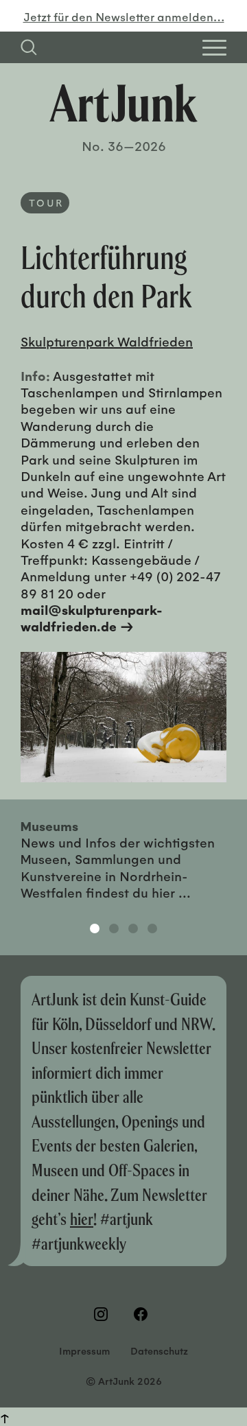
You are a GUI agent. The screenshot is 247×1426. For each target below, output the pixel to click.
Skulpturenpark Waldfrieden (107, 341)
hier (81, 1218)
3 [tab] (133, 928)
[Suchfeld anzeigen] (29, 47)
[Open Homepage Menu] (214, 48)
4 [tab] (152, 928)
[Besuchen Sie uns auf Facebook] (143, 1314)
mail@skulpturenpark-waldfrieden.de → (92, 617)
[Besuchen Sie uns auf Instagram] (103, 1314)
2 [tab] (114, 928)
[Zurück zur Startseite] (123, 103)
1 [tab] (94, 928)
